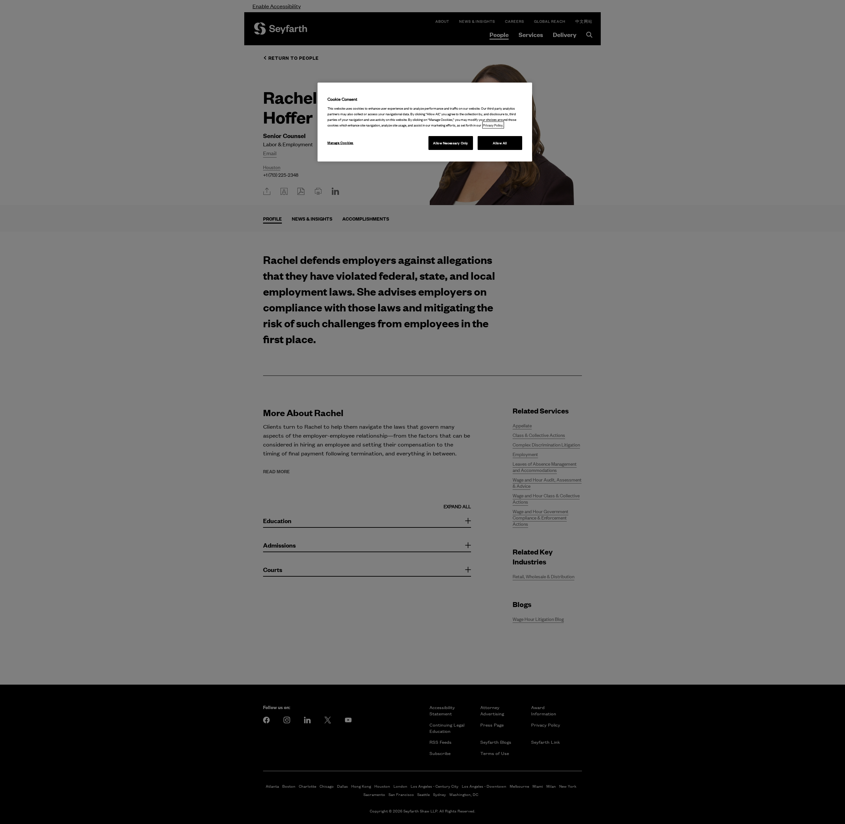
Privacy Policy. (493, 125)
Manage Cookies (340, 142)
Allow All (500, 143)
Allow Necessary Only (450, 143)
